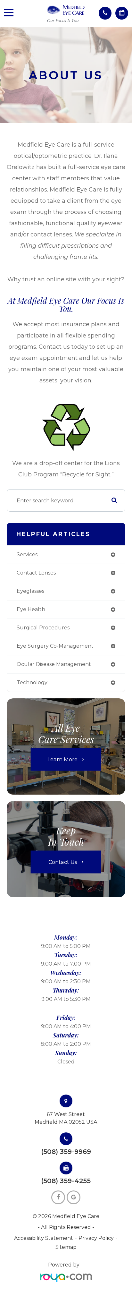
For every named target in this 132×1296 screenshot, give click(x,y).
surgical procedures (43, 628)
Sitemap (66, 1247)
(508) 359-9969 (66, 1151)
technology (32, 682)
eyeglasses (30, 591)
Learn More (62, 759)
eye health (31, 609)
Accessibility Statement (43, 1238)
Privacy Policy (96, 1238)
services (27, 554)
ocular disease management (54, 664)
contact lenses (36, 573)
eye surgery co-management (55, 646)
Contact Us (62, 862)
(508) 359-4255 (66, 1181)
